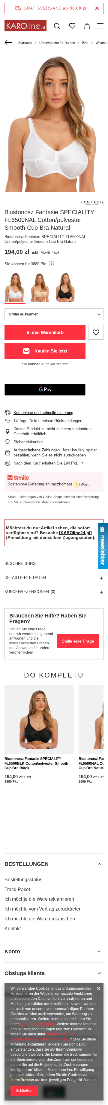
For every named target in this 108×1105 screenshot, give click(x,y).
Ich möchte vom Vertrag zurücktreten (43, 908)
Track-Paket (17, 889)
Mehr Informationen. (55, 502)
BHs (85, 43)
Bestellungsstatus (23, 879)
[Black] (65, 288)
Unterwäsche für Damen (57, 43)
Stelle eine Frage (78, 641)
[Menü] (101, 26)
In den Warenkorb (45, 332)
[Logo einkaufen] (25, 25)
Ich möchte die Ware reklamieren (39, 899)
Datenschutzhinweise (37, 1024)
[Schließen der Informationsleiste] (97, 8)
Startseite (25, 43)
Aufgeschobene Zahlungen (37, 450)
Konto (12, 951)
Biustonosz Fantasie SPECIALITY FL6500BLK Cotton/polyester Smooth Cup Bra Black (36, 763)
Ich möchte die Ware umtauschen (39, 918)
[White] (15, 288)
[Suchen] (57, 26)
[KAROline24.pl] (75, 532)
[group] (54, 123)
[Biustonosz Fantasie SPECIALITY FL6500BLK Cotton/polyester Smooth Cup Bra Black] (39, 719)
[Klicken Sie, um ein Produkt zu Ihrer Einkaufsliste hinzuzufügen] (96, 332)
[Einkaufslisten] (72, 26)
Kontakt (12, 928)
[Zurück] (9, 42)
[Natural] (40, 288)
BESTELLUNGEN (26, 864)
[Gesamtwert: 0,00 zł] (87, 26)
